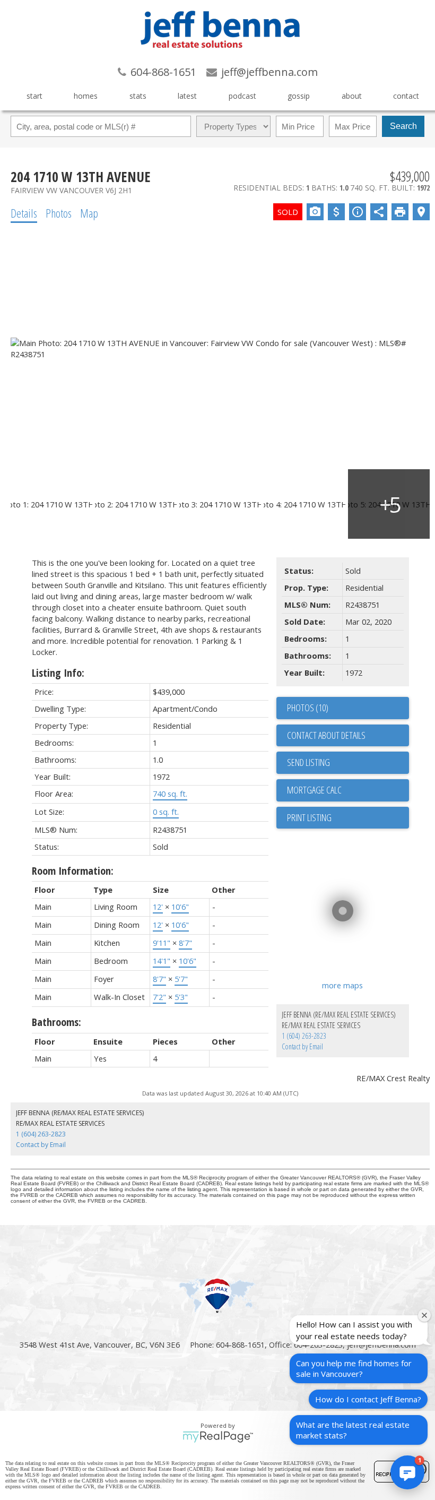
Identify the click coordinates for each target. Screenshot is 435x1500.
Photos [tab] (59, 213)
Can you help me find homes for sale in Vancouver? (354, 1368)
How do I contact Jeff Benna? (368, 1399)
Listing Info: (58, 673)
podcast (242, 96)
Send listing (308, 762)
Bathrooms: (56, 1022)
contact (406, 96)
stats (137, 96)
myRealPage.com (218, 1436)
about (352, 96)
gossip (299, 96)
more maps (342, 985)
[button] (407, 1472)
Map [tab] (89, 213)
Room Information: (73, 871)
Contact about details (326, 735)
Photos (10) (307, 707)
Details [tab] (24, 213)
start (34, 96)
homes (86, 96)
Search (403, 126)
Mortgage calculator (348, 790)
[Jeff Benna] (220, 55)
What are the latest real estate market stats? (353, 1430)
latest (187, 96)
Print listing (309, 817)
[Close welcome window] (424, 1315)
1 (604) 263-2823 (304, 1036)
